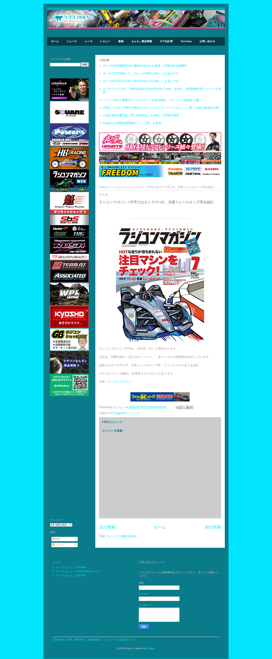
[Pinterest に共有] (191, 407)
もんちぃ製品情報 (141, 41)
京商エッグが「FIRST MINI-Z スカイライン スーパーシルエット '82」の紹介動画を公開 (161, 107)
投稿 (57, 539)
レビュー (105, 41)
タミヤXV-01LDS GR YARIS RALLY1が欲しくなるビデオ (141, 81)
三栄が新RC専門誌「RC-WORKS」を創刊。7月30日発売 (141, 115)
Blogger (151, 648)
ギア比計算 (166, 41)
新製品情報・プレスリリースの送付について (112, 639)
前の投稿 (213, 527)
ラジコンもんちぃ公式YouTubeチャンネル (78, 571)
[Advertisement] (69, 459)
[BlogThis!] (181, 407)
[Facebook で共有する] (188, 407)
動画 (121, 41)
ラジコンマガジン (120, 381)
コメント (59, 544)
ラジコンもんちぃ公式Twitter (71, 567)
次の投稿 (107, 527)
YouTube (186, 41)
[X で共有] (184, 407)
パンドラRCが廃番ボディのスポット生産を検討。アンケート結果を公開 (151, 100)
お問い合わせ (207, 41)
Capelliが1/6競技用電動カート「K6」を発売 (132, 123)
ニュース (72, 41)
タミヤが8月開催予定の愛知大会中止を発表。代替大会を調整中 (145, 65)
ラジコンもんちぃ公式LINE (70, 575)
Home (102, 187)
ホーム (55, 41)
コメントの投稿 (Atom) (121, 536)
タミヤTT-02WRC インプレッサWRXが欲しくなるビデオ (141, 73)
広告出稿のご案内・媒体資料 (68, 639)
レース (89, 41)
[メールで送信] (177, 407)
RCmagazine (118, 413)
